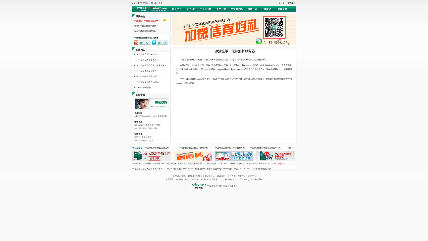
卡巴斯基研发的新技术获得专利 (193, 148)
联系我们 (221, 176)
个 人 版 (190, 9)
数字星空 (170, 179)
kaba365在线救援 (143, 87)
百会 (187, 179)
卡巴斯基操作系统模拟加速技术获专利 (266, 148)
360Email (195, 179)
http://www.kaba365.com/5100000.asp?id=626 (260, 65)
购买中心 (176, 9)
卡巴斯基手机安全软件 (146, 71)
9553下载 (272, 163)
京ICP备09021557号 (232, 179)
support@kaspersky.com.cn (228, 69)
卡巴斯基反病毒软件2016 (147, 60)
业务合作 (231, 176)
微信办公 (205, 179)
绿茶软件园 (252, 163)
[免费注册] (291, 3)
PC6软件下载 (159, 163)
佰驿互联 (182, 163)
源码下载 (262, 163)
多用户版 (221, 9)
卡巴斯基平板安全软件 (146, 76)
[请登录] (281, 3)
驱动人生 (241, 163)
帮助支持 (282, 9)
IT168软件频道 (210, 163)
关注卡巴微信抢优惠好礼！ (145, 31)
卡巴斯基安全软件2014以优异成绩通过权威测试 (231, 148)
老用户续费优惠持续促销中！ (146, 26)
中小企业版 (205, 9)
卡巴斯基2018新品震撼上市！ (146, 21)
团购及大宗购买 (195, 176)
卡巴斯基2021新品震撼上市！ (157, 148)
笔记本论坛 (171, 163)
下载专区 (266, 9)
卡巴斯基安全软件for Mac (147, 82)
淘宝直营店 (210, 176)
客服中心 (242, 176)
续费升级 (252, 9)
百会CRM (223, 163)
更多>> (291, 147)
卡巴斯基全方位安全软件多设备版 (151, 65)
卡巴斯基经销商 (179, 176)
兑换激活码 (237, 9)
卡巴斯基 (147, 163)
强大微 (215, 179)
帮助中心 (252, 176)
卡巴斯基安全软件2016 (146, 54)
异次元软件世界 (195, 163)
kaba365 (179, 179)
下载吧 (232, 163)
